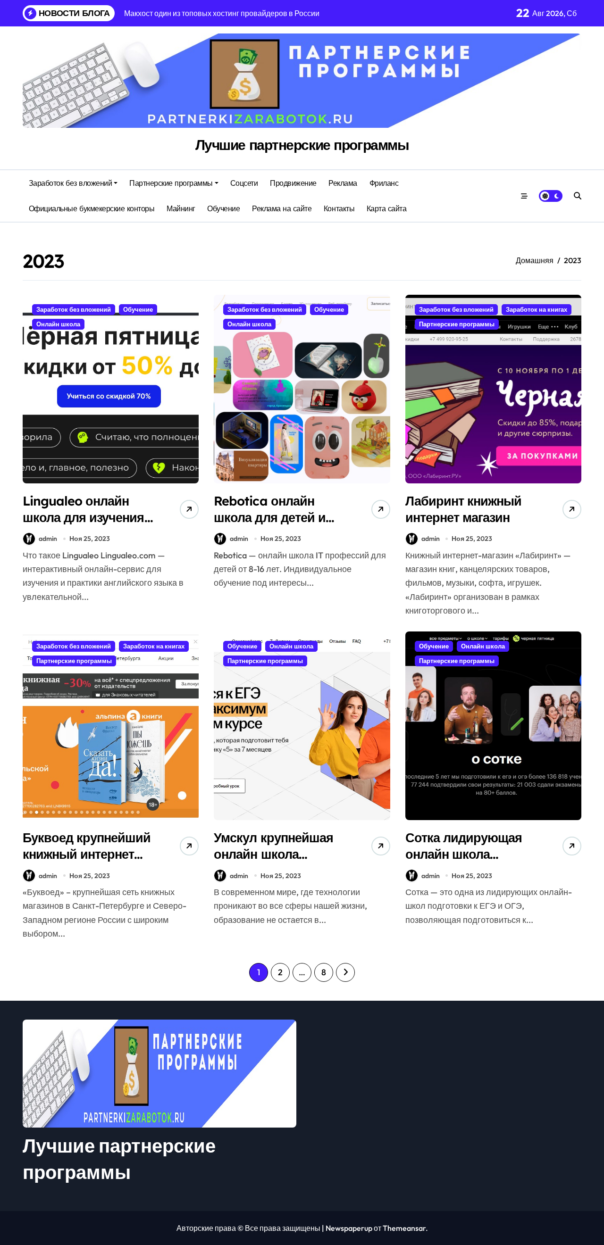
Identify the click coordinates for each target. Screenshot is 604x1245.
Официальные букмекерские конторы (92, 208)
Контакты (339, 208)
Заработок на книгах (536, 309)
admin (48, 538)
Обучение (223, 208)
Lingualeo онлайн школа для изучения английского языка (83, 517)
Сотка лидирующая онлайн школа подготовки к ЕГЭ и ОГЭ (463, 862)
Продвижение (293, 183)
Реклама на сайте (281, 208)
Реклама (342, 183)
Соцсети (244, 183)
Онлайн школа (58, 324)
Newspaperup (349, 1228)
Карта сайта (387, 208)
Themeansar (404, 1228)
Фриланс (384, 183)
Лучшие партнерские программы (302, 145)
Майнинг (181, 208)
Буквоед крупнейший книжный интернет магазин (87, 854)
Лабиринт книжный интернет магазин (463, 509)
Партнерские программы (171, 183)
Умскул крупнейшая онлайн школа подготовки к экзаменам (273, 862)
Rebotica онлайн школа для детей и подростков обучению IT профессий (281, 525)
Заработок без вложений (70, 183)
